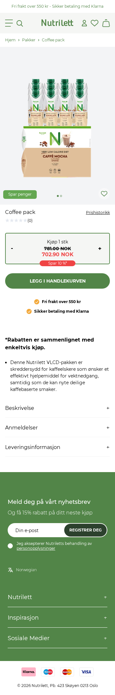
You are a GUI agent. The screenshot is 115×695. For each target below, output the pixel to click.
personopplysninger (36, 548)
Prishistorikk (98, 212)
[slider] (57, 126)
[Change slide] (58, 196)
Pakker (28, 40)
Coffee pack (53, 40)
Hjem (10, 40)
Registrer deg (85, 530)
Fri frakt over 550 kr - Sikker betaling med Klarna (57, 6)
